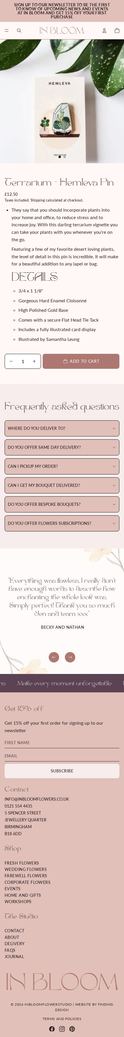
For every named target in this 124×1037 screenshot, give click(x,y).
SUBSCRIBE (62, 770)
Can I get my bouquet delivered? (44, 485)
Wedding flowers (26, 869)
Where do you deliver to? (36, 428)
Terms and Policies (62, 1019)
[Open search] (19, 30)
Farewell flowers (26, 875)
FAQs (10, 950)
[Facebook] (51, 1028)
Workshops (18, 901)
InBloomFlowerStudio (48, 1004)
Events (13, 888)
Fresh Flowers (22, 863)
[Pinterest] (72, 1028)
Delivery (15, 943)
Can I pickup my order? (33, 466)
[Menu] (6, 30)
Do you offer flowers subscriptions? (49, 523)
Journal (14, 956)
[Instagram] (62, 1028)
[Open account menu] (104, 30)
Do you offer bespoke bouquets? (44, 504)
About (12, 937)
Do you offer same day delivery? (44, 447)
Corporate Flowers (27, 882)
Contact (14, 930)
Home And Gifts (23, 895)
